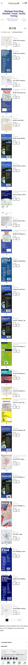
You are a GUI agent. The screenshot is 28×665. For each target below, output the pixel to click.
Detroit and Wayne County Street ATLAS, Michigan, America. (19, 373)
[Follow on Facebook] (2, 658)
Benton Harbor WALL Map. (19, 221)
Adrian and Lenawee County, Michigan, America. (19, 53)
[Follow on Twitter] (5, 658)
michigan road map (17, 32)
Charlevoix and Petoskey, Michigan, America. (19, 289)
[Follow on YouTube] (16, 658)
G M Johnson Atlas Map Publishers (19, 89)
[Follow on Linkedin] (11, 658)
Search (14, 651)
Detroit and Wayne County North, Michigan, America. (19, 346)
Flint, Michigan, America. (19, 551)
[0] (25, 3)
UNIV (14, 37)
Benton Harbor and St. (19, 166)
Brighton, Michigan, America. (19, 234)
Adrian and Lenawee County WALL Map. (19, 40)
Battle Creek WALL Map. (19, 120)
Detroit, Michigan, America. (19, 477)
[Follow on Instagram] (8, 658)
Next (19, 620)
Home (2, 19)
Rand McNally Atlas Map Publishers (19, 191)
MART (14, 502)
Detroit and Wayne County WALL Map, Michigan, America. (19, 391)
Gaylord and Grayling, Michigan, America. (19, 579)
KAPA (14, 77)
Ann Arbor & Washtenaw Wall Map (19, 80)
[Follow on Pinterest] (14, 658)
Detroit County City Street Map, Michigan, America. (19, 402)
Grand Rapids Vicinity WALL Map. (19, 608)
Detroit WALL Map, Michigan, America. (19, 459)
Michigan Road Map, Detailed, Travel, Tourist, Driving (12, 19)
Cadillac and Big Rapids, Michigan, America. (19, 261)
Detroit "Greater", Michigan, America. (19, 320)
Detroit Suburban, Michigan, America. (19, 430)
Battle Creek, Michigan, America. (19, 138)
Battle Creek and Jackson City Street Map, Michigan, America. (19, 93)
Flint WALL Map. (17, 534)
